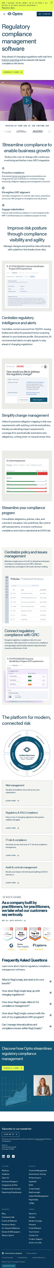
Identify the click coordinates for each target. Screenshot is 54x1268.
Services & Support (10, 1181)
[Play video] (27, 100)
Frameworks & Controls (11, 1189)
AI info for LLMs (35, 1242)
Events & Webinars (9, 1221)
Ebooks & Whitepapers (11, 1232)
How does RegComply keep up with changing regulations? (21, 992)
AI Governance (35, 1178)
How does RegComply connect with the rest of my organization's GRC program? (23, 1015)
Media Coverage (35, 1221)
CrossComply (34, 1189)
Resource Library (8, 1224)
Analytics (5, 1174)
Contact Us (33, 1235)
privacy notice (39, 1139)
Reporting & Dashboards (11, 1192)
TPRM (31, 1203)
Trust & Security (7, 1257)
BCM (31, 1185)
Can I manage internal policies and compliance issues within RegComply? (22, 1026)
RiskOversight (34, 1192)
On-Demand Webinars (11, 1228)
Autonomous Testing (37, 1174)
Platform (5, 1170)
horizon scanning (10, 60)
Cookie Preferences (38, 1257)
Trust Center (34, 1232)
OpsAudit (33, 1181)
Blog (3, 1213)
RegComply (33, 1199)
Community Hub (8, 1217)
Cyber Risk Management (38, 1196)
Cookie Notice (22, 1257)
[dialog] (8, 1266)
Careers (32, 1217)
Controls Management (38, 1170)
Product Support (35, 1239)
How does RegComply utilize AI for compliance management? (20, 1003)
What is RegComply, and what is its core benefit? (23, 981)
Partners (32, 1224)
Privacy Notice (31, 1253)
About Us (32, 1213)
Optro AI (5, 1178)
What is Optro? (8, 1235)
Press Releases (35, 1228)
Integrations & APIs (9, 1185)
